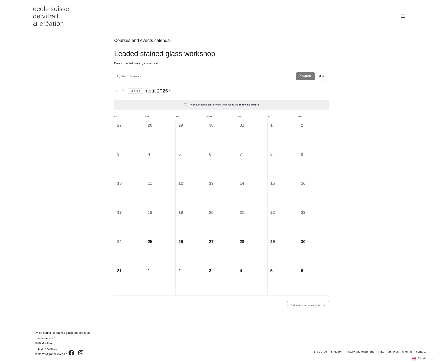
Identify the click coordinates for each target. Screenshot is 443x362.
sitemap (407, 351)
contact (421, 351)
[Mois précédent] (116, 91)
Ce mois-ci (135, 91)
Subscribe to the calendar (306, 305)
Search (305, 76)
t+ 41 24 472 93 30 (45, 348)
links (381, 351)
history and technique (360, 351)
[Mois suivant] (123, 91)
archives (393, 351)
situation (336, 351)
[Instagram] (78, 353)
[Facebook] (69, 353)
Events (118, 63)
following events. (249, 104)
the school (321, 351)
